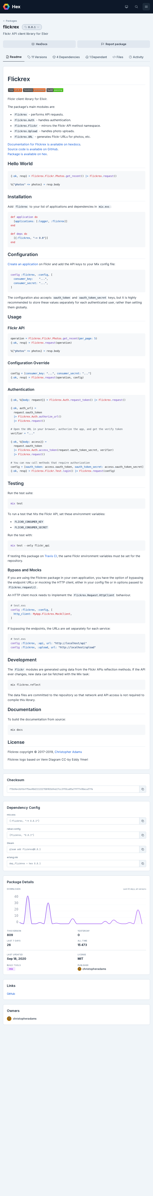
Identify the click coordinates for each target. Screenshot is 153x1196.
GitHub (11, 993)
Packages (11, 20)
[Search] (136, 6)
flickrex (11, 27)
